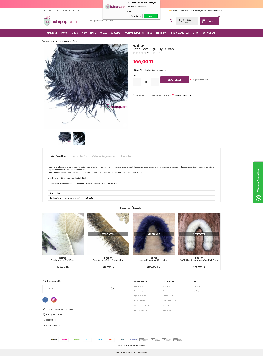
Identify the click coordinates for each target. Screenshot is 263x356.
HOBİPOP (62, 258)
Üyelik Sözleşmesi (140, 296)
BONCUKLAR (209, 33)
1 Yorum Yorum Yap (154, 53)
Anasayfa (166, 286)
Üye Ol (187, 23)
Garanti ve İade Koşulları (142, 305)
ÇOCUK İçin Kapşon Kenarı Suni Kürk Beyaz (154, 260)
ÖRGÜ (75, 33)
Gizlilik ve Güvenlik (141, 310)
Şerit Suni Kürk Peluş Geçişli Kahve (62, 260)
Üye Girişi (187, 20)
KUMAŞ (103, 33)
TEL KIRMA (161, 33)
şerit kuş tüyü (90, 198)
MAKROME (52, 33)
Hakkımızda (138, 286)
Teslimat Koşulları (140, 291)
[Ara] (171, 21)
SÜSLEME (115, 33)
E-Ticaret (124, 353)
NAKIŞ (93, 33)
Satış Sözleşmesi (140, 301)
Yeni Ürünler (82, 10)
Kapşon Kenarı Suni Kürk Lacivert (108, 260)
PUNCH (64, 33)
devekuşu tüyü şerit (72, 198)
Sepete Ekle (174, 80)
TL (210, 20)
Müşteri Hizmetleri (69, 10)
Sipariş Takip (167, 310)
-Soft (118, 353)
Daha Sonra (135, 16)
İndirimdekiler (48, 10)
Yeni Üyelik (197, 286)
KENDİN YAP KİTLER (179, 33)
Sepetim (166, 305)
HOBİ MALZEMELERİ (134, 33)
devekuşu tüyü (55, 198)
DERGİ (196, 33)
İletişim (58, 10)
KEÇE (149, 33)
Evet (150, 16)
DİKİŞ (84, 33)
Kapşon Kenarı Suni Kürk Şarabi (199, 260)
